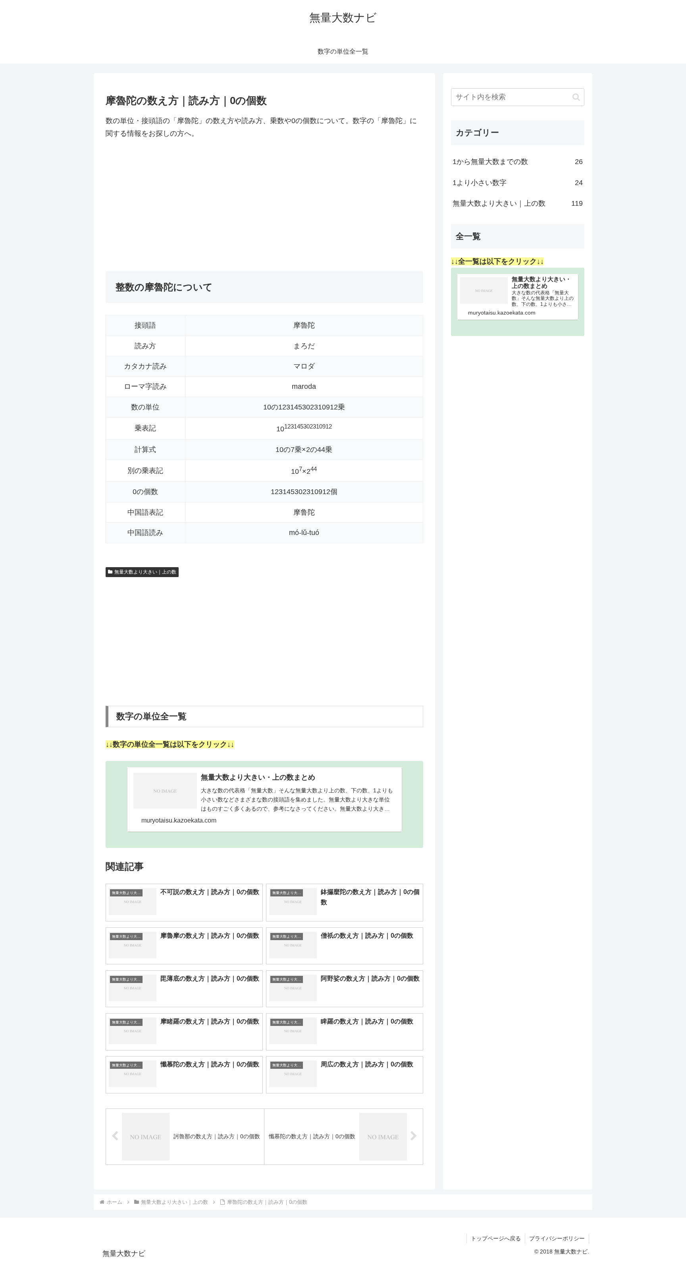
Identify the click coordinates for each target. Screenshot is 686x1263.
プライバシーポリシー (557, 1238)
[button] (576, 97)
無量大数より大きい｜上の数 (145, 572)
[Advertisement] (264, 205)
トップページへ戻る (496, 1238)
